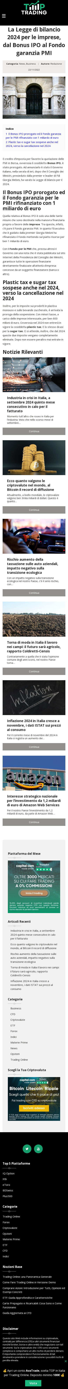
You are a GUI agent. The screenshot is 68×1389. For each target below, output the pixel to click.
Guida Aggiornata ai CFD (17, 1313)
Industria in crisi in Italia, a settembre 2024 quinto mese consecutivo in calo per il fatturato (32, 934)
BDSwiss (8, 1190)
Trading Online (19, 1059)
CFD (12, 1014)
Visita (33, 1383)
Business (31, 63)
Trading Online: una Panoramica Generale (27, 1276)
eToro (6, 1184)
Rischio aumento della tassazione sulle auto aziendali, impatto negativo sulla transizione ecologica (33, 957)
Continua (34, 431)
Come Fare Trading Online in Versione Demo (29, 1282)
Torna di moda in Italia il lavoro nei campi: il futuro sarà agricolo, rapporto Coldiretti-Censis (34, 971)
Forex (13, 1031)
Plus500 (7, 1196)
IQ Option (8, 1173)
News (22, 63)
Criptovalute (17, 1019)
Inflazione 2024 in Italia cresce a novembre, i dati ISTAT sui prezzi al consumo (31, 985)
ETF (12, 1025)
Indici (13, 1037)
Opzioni (15, 1054)
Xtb (5, 1179)
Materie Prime (19, 1042)
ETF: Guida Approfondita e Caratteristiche (27, 1297)
